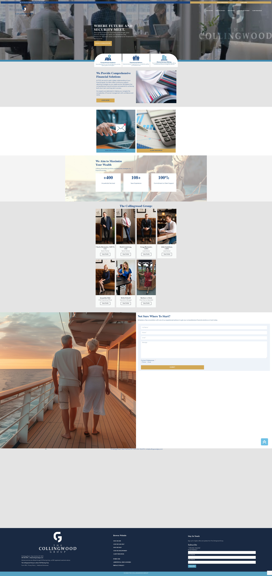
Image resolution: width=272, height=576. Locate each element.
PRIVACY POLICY (118, 565)
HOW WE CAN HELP (220, 10)
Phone (144, 362)
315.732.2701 (24, 2)
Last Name (191, 559)
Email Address (193, 550)
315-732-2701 (24, 557)
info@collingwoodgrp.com (37, 2)
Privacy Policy (31, 565)
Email (149, 362)
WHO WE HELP (231, 10)
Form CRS (24, 565)
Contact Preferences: (148, 360)
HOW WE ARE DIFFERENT (244, 10)
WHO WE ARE (209, 10)
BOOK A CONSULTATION (102, 43)
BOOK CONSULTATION (222, 2)
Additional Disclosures (42, 565)
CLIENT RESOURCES (257, 10)
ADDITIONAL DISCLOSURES (122, 562)
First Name (191, 554)
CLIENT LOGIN (243, 2)
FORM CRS (116, 559)
